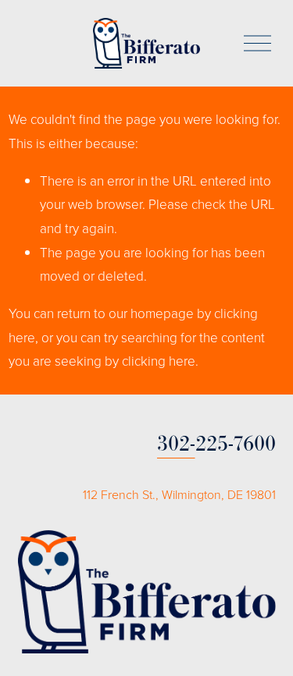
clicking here (158, 361)
